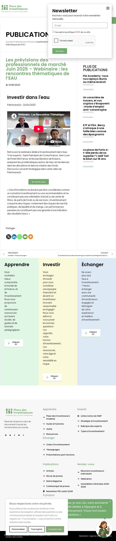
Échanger (93, 264)
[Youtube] (19, 435)
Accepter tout (55, 529)
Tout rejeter (36, 529)
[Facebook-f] (14, 435)
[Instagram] (23, 435)
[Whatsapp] (19, 236)
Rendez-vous (85, 464)
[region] (37, 517)
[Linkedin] (14, 236)
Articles (30, 42)
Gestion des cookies (14, 537)
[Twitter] (10, 435)
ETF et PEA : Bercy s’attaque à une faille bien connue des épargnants (94, 129)
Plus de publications (95, 68)
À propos (48, 495)
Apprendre (16, 264)
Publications (19, 42)
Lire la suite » (88, 89)
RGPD (77, 32)
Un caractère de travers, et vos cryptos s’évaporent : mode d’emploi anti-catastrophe (96, 103)
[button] (108, 8)
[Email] (25, 236)
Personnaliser (18, 529)
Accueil (9, 42)
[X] (8, 236)
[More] (30, 236)
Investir (51, 264)
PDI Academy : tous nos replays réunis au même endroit (95, 79)
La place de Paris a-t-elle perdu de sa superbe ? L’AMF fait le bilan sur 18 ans (96, 154)
